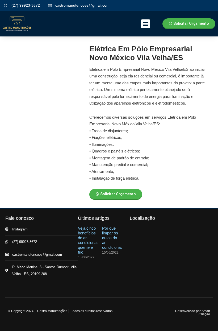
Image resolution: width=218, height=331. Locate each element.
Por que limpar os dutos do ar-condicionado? (114, 238)
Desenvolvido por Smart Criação (192, 312)
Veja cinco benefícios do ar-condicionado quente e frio (89, 240)
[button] (145, 23)
